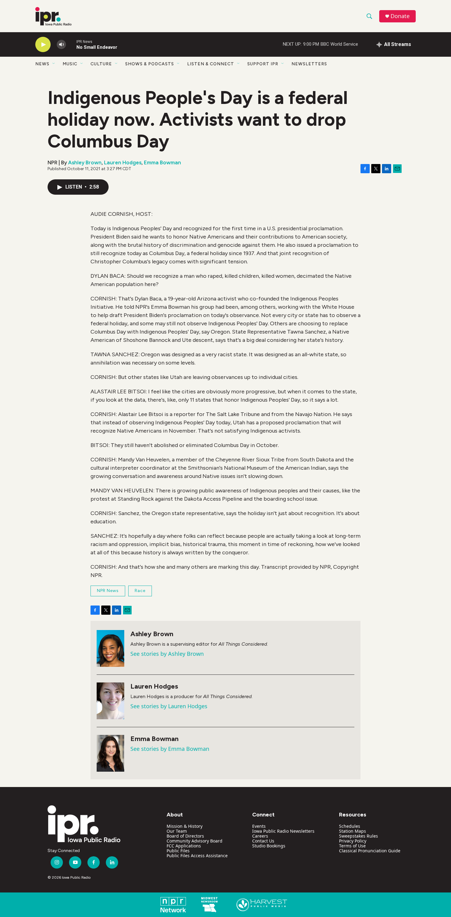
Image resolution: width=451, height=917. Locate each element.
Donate (400, 16)
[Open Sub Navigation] (54, 63)
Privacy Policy (352, 841)
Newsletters (309, 64)
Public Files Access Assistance (197, 855)
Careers (260, 836)
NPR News (108, 590)
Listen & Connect (210, 64)
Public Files (178, 851)
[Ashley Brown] (110, 648)
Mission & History (184, 826)
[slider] (71, 44)
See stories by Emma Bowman (169, 748)
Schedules (349, 826)
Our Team (177, 831)
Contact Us (263, 841)
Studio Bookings (268, 846)
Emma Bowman (162, 162)
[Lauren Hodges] (110, 700)
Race (140, 590)
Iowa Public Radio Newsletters (283, 831)
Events (259, 826)
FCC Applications (184, 846)
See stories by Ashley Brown (167, 653)
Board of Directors (185, 836)
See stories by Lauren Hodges (168, 706)
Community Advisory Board (194, 841)
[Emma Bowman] (110, 753)
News (42, 64)
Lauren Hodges (122, 162)
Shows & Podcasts (149, 64)
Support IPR (262, 64)
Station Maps (352, 831)
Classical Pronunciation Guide (369, 851)
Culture (101, 64)
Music (70, 64)
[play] (43, 44)
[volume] (61, 45)
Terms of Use (352, 846)
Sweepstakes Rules (358, 836)
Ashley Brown (85, 162)
